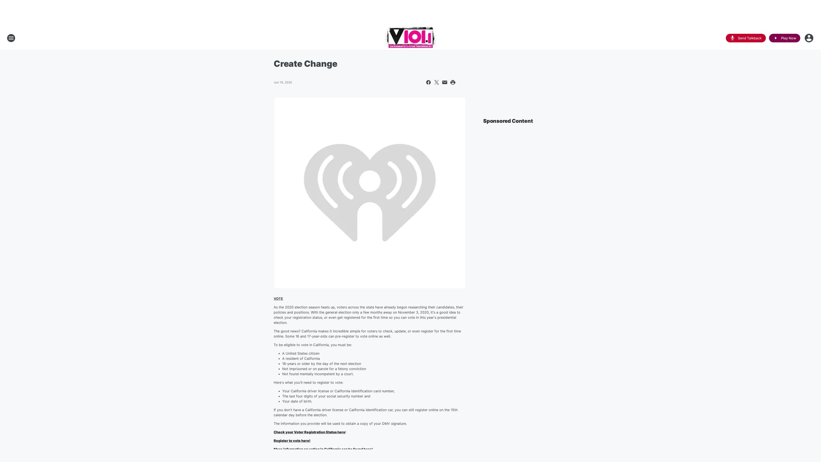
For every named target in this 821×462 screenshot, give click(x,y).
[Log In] (809, 38)
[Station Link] (410, 38)
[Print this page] (453, 82)
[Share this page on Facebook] (428, 82)
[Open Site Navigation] (11, 38)
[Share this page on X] (437, 82)
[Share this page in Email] (445, 82)
